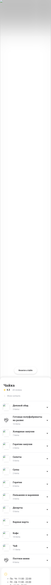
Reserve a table (26, 370)
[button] (25, 407)
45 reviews (14, 390)
